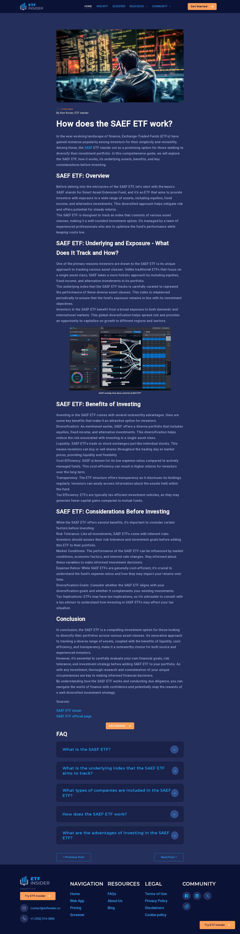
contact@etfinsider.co (45, 908)
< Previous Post (73, 857)
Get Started (199, 6)
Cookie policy (155, 915)
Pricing (75, 908)
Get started (117, 725)
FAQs (112, 894)
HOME (88, 6)
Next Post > (169, 857)
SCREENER (118, 6)
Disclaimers (154, 908)
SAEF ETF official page (74, 716)
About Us (115, 901)
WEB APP (102, 6)
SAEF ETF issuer (69, 710)
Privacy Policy (156, 901)
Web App (77, 901)
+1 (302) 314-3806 (43, 918)
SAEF (88, 148)
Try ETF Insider (214, 925)
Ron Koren (66, 112)
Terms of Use (156, 894)
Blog (111, 908)
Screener (77, 915)
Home (75, 894)
